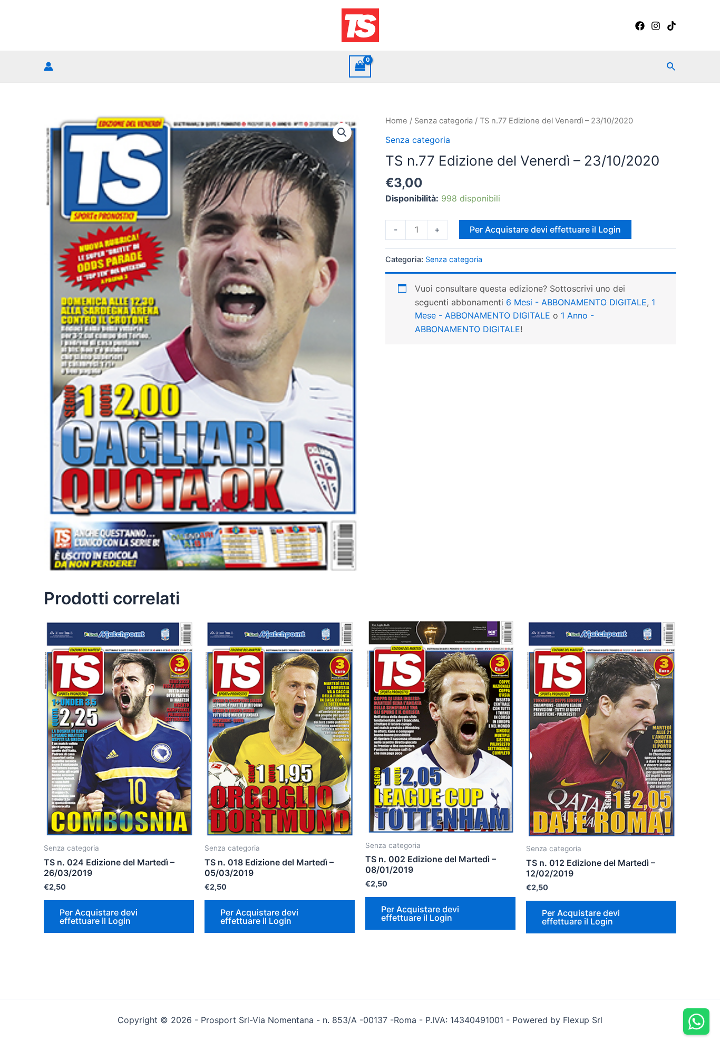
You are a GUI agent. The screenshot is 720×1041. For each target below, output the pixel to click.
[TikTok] (671, 26)
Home (396, 121)
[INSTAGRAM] (655, 26)
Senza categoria (443, 121)
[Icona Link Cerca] (671, 66)
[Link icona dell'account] (48, 66)
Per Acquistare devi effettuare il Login (545, 229)
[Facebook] (640, 26)
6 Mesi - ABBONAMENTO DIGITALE (576, 302)
